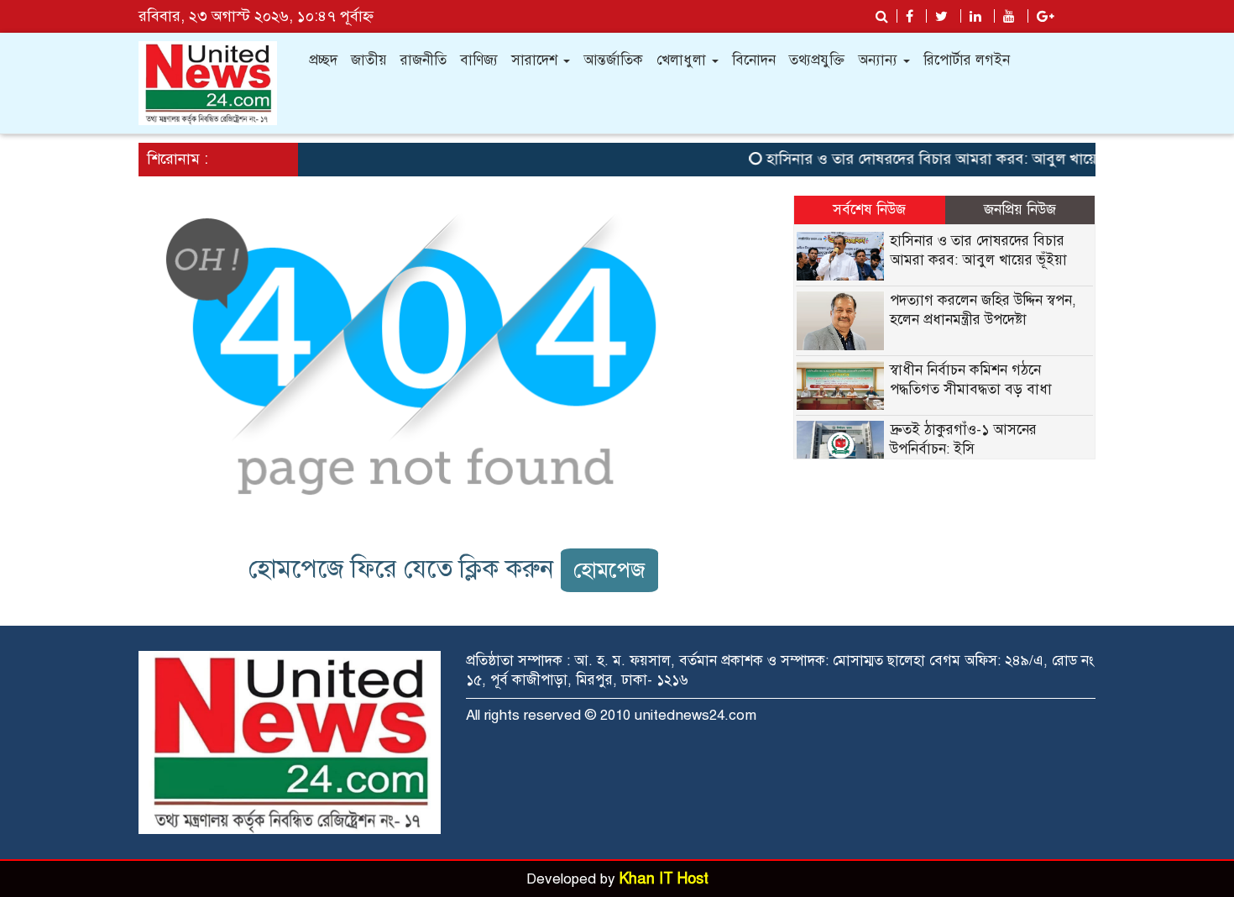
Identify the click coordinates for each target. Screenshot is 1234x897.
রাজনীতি (423, 60)
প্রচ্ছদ (323, 60)
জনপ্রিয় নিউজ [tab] (1020, 209)
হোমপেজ (609, 570)
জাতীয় (369, 60)
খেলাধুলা (683, 60)
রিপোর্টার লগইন (966, 60)
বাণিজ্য (479, 60)
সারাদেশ (536, 60)
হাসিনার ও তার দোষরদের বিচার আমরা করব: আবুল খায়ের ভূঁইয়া (943, 159)
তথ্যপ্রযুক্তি (816, 60)
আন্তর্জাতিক (613, 60)
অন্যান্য (880, 60)
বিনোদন (754, 60)
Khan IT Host (664, 878)
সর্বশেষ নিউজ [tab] (869, 209)
